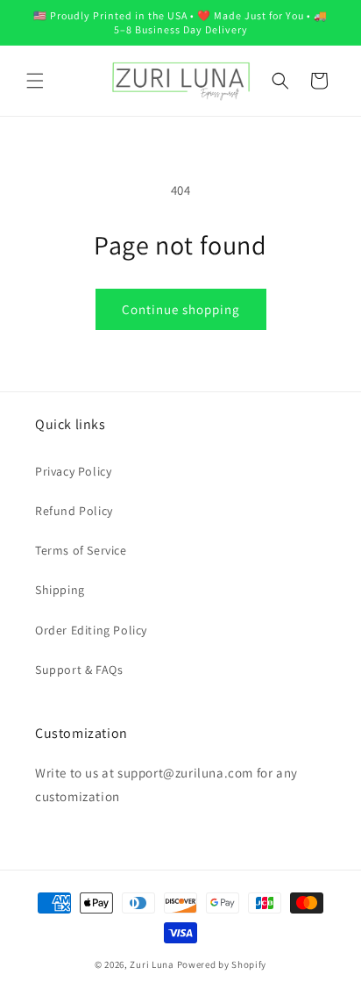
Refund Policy (74, 511)
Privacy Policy (73, 471)
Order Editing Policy (91, 630)
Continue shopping (181, 309)
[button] (35, 80)
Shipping (60, 590)
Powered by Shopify (222, 964)
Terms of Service (81, 550)
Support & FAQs (79, 669)
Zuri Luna (151, 964)
